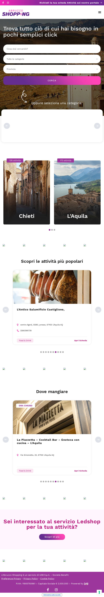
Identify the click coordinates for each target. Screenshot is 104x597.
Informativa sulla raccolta (52, 595)
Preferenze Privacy (11, 578)
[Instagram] (8, 3)
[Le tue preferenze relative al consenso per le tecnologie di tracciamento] (99, 592)
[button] (100, 12)
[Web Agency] (86, 583)
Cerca (52, 80)
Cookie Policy (47, 578)
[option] (26, 191)
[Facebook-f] (3, 3)
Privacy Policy (30, 578)
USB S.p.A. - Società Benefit (54, 575)
